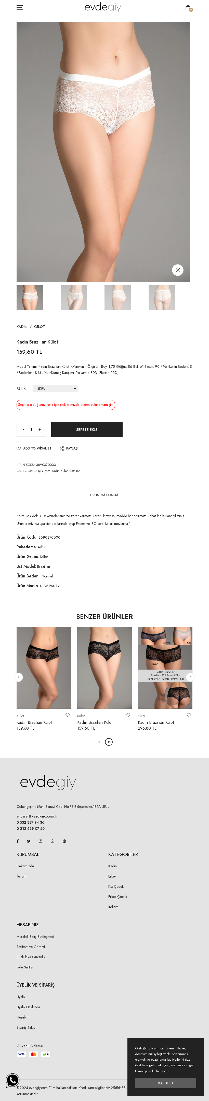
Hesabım (23, 1017)
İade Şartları (25, 967)
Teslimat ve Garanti (31, 946)
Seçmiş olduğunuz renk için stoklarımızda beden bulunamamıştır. (65, 404)
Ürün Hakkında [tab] (104, 495)
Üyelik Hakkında (28, 1007)
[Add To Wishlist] (67, 715)
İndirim (113, 906)
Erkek (112, 876)
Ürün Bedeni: (29, 576)
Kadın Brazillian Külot (156, 722)
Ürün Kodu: (27, 537)
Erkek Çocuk (117, 896)
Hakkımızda (25, 866)
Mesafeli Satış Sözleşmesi (35, 936)
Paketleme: (27, 547)
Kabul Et (165, 1083)
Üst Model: (26, 566)
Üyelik (21, 996)
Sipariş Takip (26, 1027)
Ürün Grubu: (28, 557)
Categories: (27, 470)
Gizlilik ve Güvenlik (31, 957)
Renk (21, 388)
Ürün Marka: (28, 586)
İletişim (22, 876)
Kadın (22, 326)
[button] (18, 677)
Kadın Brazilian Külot (34, 722)
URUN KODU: (26, 464)
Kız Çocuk (116, 886)
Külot (39, 326)
